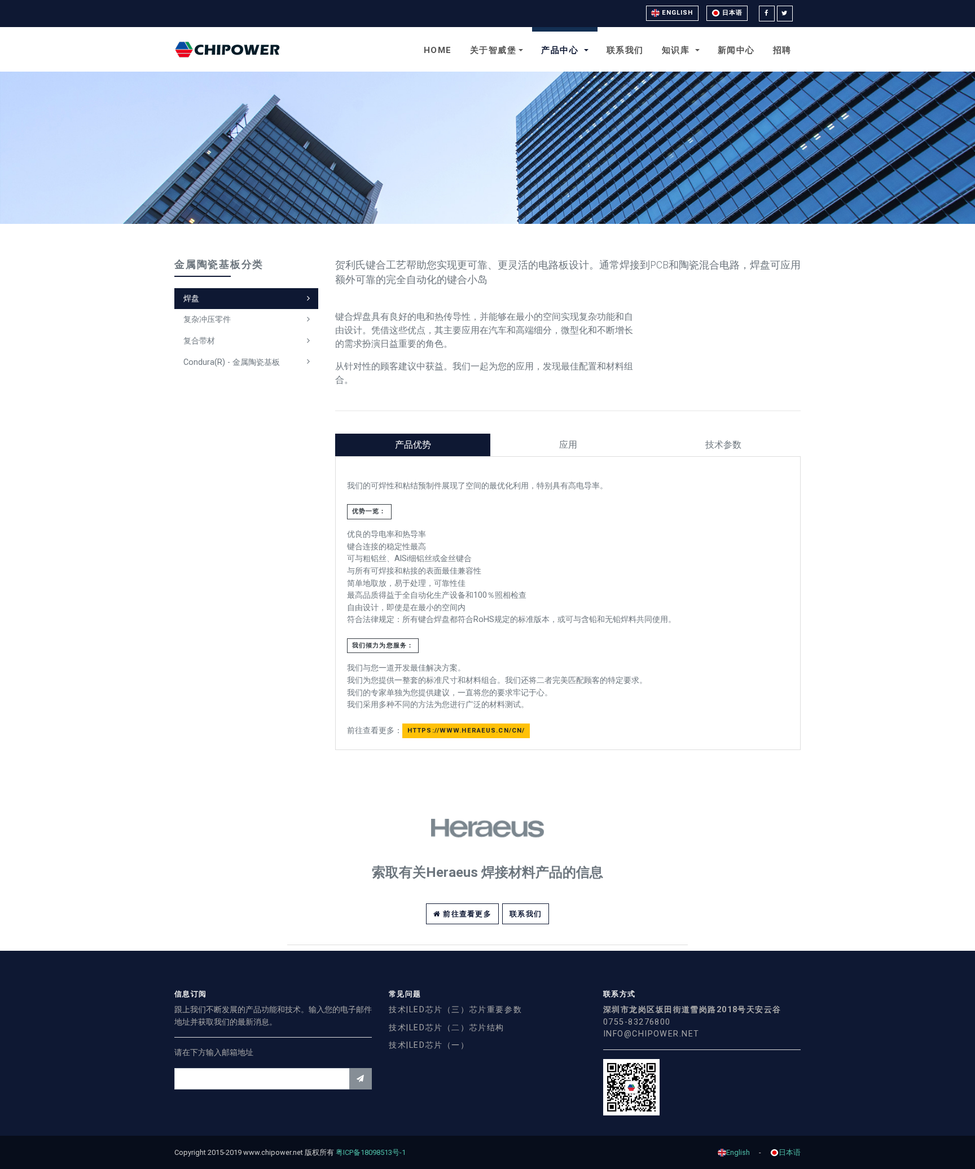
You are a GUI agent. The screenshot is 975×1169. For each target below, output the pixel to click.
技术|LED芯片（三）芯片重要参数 (455, 1009)
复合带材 (199, 341)
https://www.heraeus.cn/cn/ (466, 730)
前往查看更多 (466, 914)
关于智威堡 (493, 50)
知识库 (677, 50)
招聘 (782, 50)
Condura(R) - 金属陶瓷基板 (231, 362)
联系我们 (625, 50)
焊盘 (191, 298)
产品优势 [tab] (413, 444)
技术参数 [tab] (723, 444)
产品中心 (561, 50)
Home (438, 50)
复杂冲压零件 (207, 319)
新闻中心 (736, 50)
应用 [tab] (568, 444)
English (676, 12)
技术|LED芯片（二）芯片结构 (446, 1028)
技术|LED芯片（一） (429, 1045)
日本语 (731, 12)
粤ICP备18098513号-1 (374, 1152)
